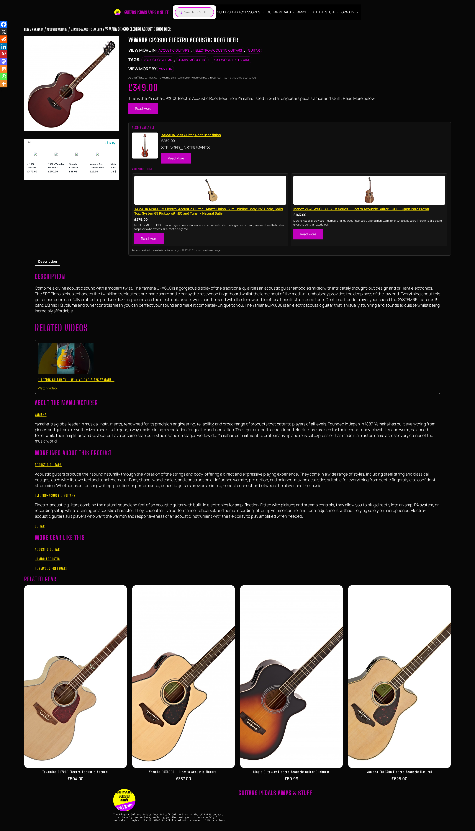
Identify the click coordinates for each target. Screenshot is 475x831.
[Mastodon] (3, 61)
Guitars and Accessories (238, 12)
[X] (3, 31)
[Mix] (3, 69)
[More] (3, 83)
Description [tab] (47, 261)
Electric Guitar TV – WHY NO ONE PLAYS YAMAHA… (76, 380)
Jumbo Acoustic (192, 60)
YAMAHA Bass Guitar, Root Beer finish (191, 135)
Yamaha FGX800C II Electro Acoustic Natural (183, 772)
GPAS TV (347, 12)
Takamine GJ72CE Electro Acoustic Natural (75, 772)
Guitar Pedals (279, 12)
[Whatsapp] (3, 76)
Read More (143, 108)
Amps (301, 12)
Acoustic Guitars (57, 29)
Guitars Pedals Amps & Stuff (146, 12)
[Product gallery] (71, 83)
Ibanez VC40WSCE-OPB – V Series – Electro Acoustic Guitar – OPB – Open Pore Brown (361, 209)
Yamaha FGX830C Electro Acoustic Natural (399, 772)
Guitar (254, 50)
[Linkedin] (3, 46)
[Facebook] (3, 24)
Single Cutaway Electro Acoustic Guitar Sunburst (291, 772)
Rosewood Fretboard (231, 60)
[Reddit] (3, 39)
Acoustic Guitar (157, 60)
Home (27, 29)
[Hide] (1, 90)
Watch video (47, 388)
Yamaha (38, 29)
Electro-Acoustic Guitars (86, 29)
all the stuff (323, 12)
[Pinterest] (3, 54)
